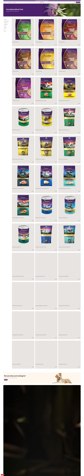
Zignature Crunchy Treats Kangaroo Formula (64, 422)
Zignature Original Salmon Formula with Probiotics (18, 217)
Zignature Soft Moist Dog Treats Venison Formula (41, 422)
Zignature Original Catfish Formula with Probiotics (18, 188)
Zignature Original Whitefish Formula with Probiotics (64, 188)
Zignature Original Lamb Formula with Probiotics (64, 305)
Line (4, 29)
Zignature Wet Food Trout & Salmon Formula (41, 217)
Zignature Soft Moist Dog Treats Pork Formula (18, 422)
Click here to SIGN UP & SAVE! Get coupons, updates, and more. (42, 0)
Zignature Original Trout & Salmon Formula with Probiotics (42, 188)
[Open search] (74, 2)
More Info (33, 103)
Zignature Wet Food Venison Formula (17, 393)
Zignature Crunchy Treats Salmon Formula (17, 305)
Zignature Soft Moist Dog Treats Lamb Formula (64, 393)
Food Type (5, 19)
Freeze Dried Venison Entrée (62, 71)
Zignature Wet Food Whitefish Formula (63, 217)
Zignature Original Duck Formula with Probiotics (41, 100)
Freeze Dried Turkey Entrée (39, 71)
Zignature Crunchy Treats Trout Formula (40, 276)
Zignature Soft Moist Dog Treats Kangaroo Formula (41, 393)
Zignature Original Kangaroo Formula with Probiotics (41, 305)
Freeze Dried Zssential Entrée (16, 100)
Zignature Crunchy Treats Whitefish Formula (64, 276)
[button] (23, 32)
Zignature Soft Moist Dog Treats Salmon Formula (18, 276)
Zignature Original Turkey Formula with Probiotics (64, 100)
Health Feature (5, 24)
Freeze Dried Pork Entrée (15, 71)
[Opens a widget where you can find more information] (2, 475)
